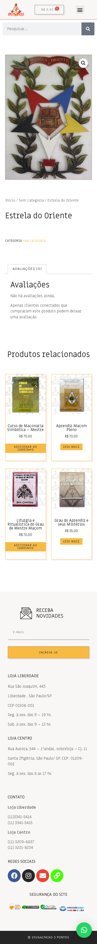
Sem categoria (31, 200)
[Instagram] (28, 875)
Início (10, 200)
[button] (80, 9)
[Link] (56, 875)
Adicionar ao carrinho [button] (25, 448)
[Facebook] (14, 875)
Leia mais (71, 447)
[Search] (87, 28)
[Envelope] (42, 875)
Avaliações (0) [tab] (27, 269)
